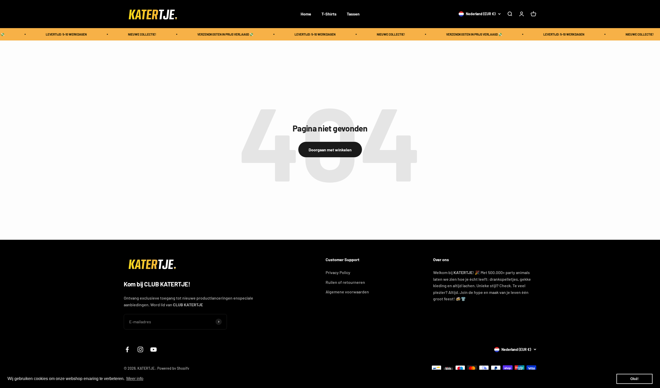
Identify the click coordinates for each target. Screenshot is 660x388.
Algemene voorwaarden (347, 291)
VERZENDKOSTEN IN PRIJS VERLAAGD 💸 (219, 34)
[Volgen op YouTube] (153, 349)
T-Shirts (328, 13)
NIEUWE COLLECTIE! (136, 34)
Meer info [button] (134, 378)
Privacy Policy (338, 272)
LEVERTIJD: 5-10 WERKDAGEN (59, 34)
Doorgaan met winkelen (330, 149)
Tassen (353, 13)
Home (306, 13)
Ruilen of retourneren (345, 282)
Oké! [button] (634, 379)
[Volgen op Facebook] (127, 349)
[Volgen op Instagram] (140, 349)
